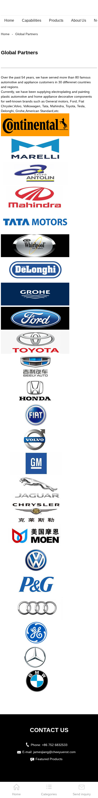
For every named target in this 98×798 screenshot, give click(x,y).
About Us (78, 20)
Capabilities (31, 20)
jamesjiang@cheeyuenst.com (54, 752)
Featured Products (49, 759)
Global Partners (26, 34)
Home (9, 20)
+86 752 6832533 (54, 745)
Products (56, 20)
